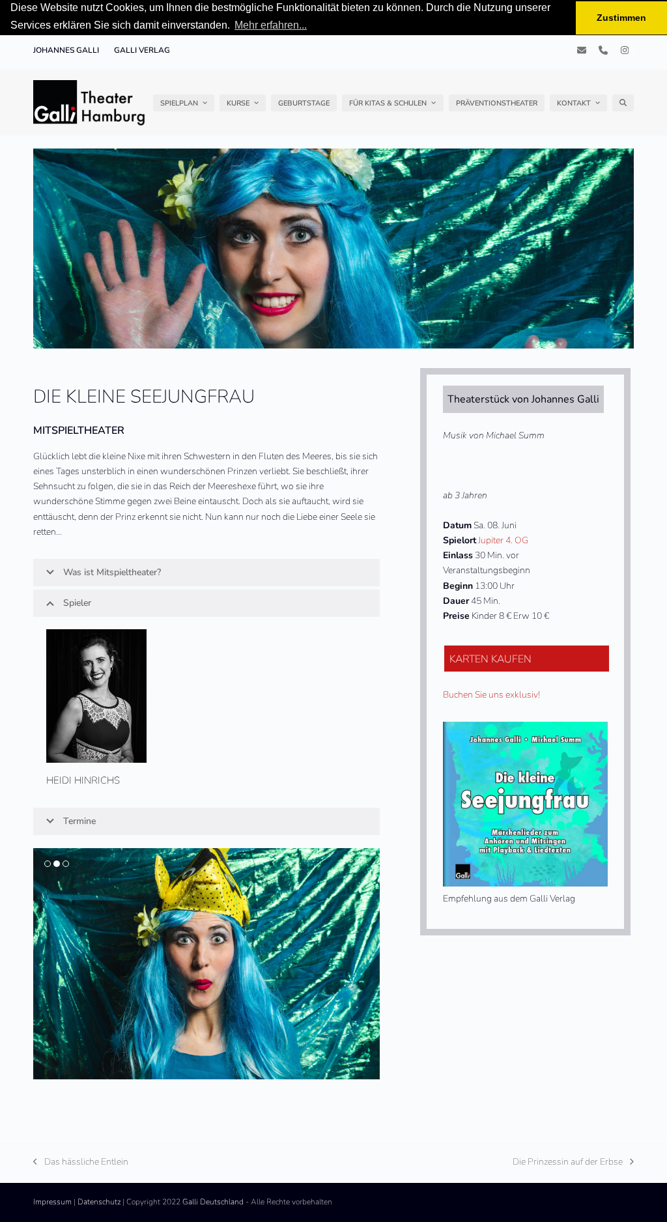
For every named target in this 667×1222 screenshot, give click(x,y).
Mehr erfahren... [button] (270, 25)
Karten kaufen (490, 659)
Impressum (52, 1202)
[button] (623, 103)
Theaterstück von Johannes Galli (523, 399)
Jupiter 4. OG (503, 540)
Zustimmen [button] (621, 17)
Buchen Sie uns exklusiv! (491, 695)
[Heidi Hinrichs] (96, 695)
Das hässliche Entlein (80, 1162)
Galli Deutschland (213, 1202)
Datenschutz (99, 1202)
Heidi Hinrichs (83, 780)
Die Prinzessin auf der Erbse (568, 1162)
